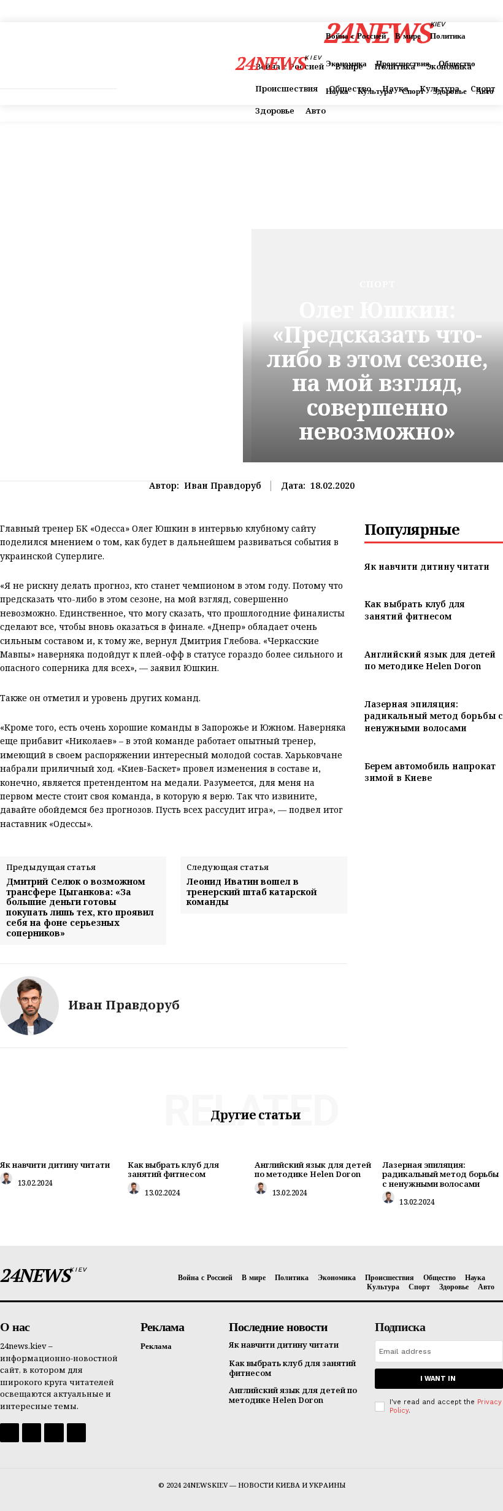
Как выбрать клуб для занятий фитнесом (414, 610)
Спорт (377, 284)
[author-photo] (8, 1181)
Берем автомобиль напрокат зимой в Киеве (430, 772)
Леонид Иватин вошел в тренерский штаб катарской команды (251, 892)
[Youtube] (76, 1432)
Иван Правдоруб (222, 486)
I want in (438, 1379)
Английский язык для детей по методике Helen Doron (430, 660)
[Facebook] (9, 1432)
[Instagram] (31, 1432)
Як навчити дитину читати (427, 566)
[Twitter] (53, 1432)
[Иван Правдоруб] (29, 1005)
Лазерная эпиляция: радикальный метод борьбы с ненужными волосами (433, 716)
